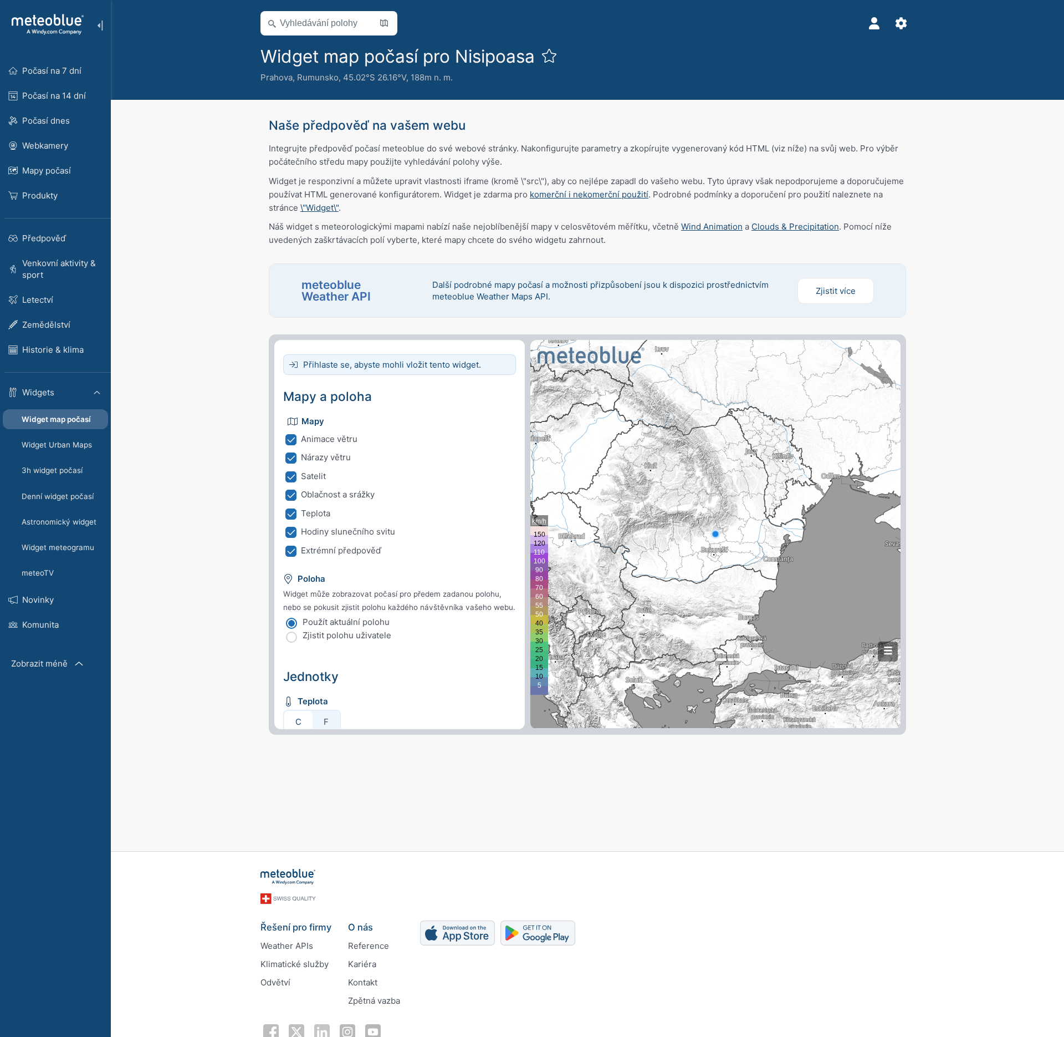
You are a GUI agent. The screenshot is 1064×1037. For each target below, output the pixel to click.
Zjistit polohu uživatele (347, 635)
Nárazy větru (326, 457)
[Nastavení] (901, 23)
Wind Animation (712, 226)
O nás (360, 927)
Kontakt (362, 982)
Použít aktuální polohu (346, 622)
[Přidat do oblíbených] (549, 55)
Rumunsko (318, 77)
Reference (368, 946)
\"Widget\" (319, 207)
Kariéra (362, 964)
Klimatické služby (294, 964)
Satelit (313, 476)
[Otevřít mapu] (384, 23)
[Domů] (43, 24)
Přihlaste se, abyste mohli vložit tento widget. (392, 364)
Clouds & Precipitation (795, 226)
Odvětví (275, 982)
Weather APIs (286, 946)
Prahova (276, 77)
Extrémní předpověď (341, 550)
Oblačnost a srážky (338, 494)
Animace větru (329, 439)
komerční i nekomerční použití (589, 194)
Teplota (315, 513)
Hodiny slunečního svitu (348, 531)
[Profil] (874, 23)
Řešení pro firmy (295, 927)
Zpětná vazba (374, 1000)
